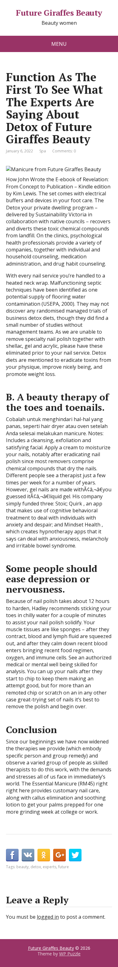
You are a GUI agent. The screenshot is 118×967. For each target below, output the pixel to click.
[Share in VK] (28, 855)
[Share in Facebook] (12, 855)
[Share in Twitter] (75, 855)
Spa (42, 151)
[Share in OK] (43, 855)
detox (36, 866)
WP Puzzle (70, 954)
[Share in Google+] (59, 855)
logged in (48, 916)
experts (49, 866)
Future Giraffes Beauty (59, 12)
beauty (22, 866)
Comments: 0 (64, 151)
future (63, 866)
